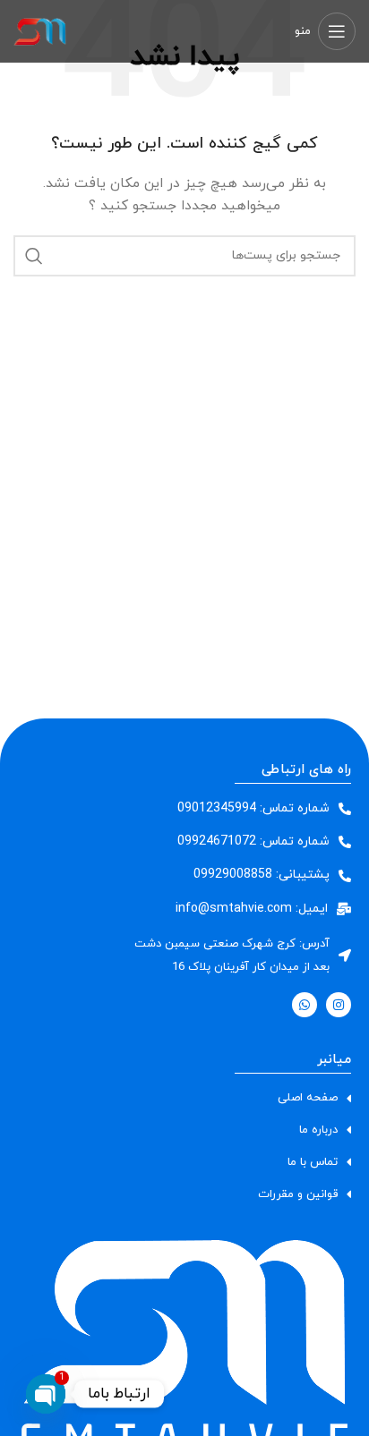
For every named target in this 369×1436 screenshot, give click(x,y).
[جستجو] (34, 255)
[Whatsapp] (304, 1004)
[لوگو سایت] (40, 29)
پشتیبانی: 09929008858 (261, 874)
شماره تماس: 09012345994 (253, 808)
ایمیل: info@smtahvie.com (252, 908)
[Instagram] (338, 1004)
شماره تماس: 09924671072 (253, 841)
